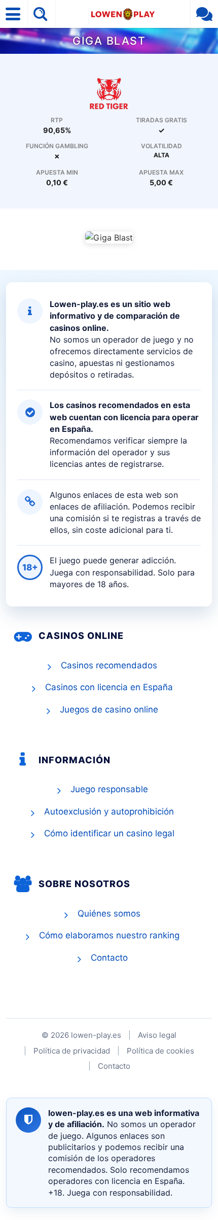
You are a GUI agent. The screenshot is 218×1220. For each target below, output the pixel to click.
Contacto (109, 958)
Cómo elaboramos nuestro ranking (109, 935)
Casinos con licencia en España (109, 687)
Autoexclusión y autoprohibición (109, 811)
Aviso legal (157, 1035)
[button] (14, 14)
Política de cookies (160, 1051)
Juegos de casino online (109, 709)
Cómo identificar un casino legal (109, 833)
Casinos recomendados (109, 665)
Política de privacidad (71, 1051)
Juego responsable (109, 789)
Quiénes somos (109, 913)
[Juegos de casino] (109, 93)
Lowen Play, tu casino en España (123, 14)
